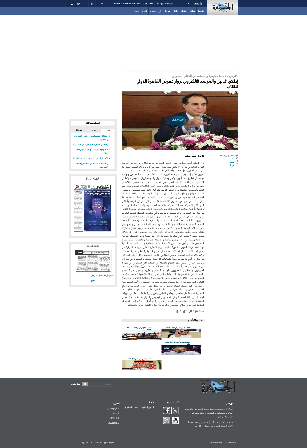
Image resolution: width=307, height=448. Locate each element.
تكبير (232, 159)
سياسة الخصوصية (216, 442)
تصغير (232, 162)
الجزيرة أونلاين (147, 407)
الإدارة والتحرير (113, 409)
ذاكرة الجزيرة (93, 246)
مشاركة (79, 131)
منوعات (153, 11)
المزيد (92, 281)
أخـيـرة (144, 11)
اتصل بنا (116, 403)
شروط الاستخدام (231, 442)
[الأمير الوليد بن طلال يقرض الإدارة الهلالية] (141, 365)
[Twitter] (78, 3)
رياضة (176, 11)
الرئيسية (201, 11)
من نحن (229, 403)
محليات (192, 11)
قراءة (108, 131)
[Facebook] (85, 3)
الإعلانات (115, 413)
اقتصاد (183, 11)
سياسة (167, 11)
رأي (160, 11)
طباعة (232, 166)
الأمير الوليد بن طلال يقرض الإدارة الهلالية (90, 158)
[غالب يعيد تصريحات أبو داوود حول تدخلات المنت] (181, 350)
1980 (79, 253)
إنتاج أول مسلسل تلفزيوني (102, 276)
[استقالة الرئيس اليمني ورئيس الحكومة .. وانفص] (141, 335)
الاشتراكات (114, 418)
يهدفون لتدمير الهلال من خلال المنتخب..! (90, 144)
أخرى (137, 11)
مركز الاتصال (113, 423)
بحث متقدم (75, 384)
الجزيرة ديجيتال (92, 178)
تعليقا (93, 131)
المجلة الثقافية (131, 407)
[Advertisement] (153, 42)
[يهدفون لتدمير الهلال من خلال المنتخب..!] (181, 333)
